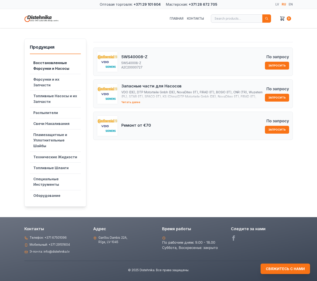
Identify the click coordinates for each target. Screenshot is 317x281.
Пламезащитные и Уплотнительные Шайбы (50, 140)
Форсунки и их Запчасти (46, 82)
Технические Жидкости (55, 157)
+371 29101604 (59, 244)
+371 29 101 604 (147, 4)
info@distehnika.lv (57, 251)
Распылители (45, 113)
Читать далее (130, 102)
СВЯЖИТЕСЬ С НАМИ (285, 269)
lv (277, 4)
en (291, 4)
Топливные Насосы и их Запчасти (55, 99)
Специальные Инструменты (46, 182)
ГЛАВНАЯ (176, 18)
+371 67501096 (55, 237)
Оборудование (46, 195)
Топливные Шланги (51, 168)
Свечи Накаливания (51, 123)
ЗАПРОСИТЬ (277, 65)
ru (284, 4)
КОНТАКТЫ (195, 18)
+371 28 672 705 (203, 4)
